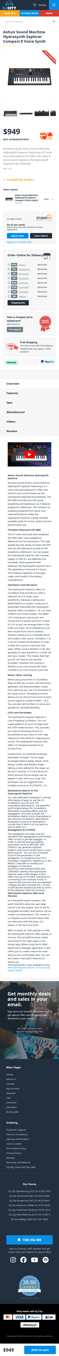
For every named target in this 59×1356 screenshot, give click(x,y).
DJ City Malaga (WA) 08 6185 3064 (29, 1219)
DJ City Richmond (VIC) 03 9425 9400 (29, 1195)
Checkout (11, 1102)
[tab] (29, 383)
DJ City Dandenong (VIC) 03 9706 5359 (29, 1191)
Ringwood (23, 278)
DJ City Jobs (12, 1111)
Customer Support (16, 1129)
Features (12, 393)
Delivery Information (17, 1139)
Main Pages (13, 1067)
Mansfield (23, 291)
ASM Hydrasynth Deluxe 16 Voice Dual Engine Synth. (29, 969)
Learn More (41, 235)
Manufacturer (15, 412)
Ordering (12, 1122)
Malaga (22, 296)
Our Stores (29, 1184)
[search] (24, 21)
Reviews (11, 431)
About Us (11, 1079)
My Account (12, 1088)
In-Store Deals (29, 13)
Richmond (23, 273)
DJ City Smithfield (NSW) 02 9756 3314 (29, 1209)
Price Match (15, 329)
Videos (10, 421)
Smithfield (23, 287)
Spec (9, 402)
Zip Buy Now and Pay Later (21, 1167)
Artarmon (23, 282)
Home (9, 1074)
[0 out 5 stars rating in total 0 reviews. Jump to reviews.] (29, 46)
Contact (10, 1083)
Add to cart (40, 1350)
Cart (8, 1097)
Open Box (10, 13)
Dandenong (24, 269)
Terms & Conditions (17, 1134)
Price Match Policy (16, 1148)
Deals (49, 13)
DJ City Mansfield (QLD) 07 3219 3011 (29, 1214)
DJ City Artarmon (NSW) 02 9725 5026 (29, 1205)
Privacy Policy (31, 1031)
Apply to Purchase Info (19, 241)
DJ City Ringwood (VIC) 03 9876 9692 (29, 1200)
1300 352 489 (31, 1240)
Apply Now (17, 235)
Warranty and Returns (18, 1162)
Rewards (11, 1093)
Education (11, 1107)
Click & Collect (14, 1143)
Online (22, 264)
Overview (12, 383)
